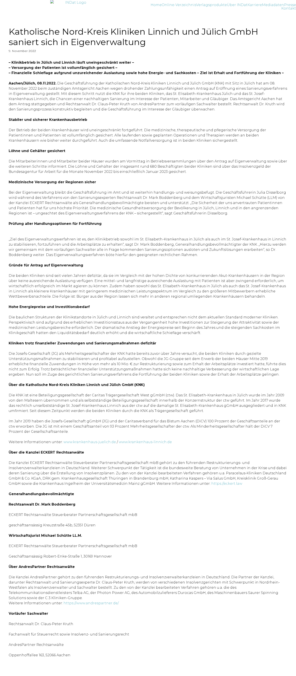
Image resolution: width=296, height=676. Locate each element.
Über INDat (237, 5)
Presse (290, 5)
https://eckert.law (226, 483)
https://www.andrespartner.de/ (91, 603)
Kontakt (288, 8)
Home (156, 5)
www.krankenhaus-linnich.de (145, 442)
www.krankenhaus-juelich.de (89, 442)
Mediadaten (273, 5)
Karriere (254, 5)
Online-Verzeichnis (179, 5)
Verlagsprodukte (211, 5)
